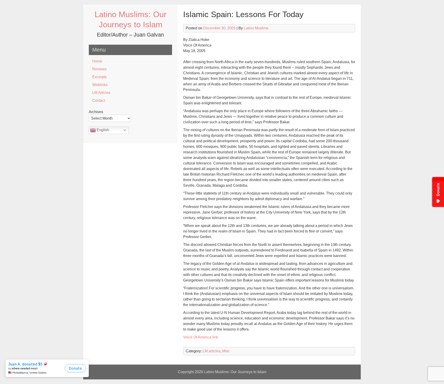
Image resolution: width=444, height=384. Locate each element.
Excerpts (99, 77)
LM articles (211, 351)
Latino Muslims (256, 28)
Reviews (99, 69)
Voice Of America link (200, 337)
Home (97, 61)
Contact (98, 100)
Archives (96, 112)
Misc (226, 351)
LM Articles (101, 93)
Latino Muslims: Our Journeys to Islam (235, 372)
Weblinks (100, 85)
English (102, 130)
